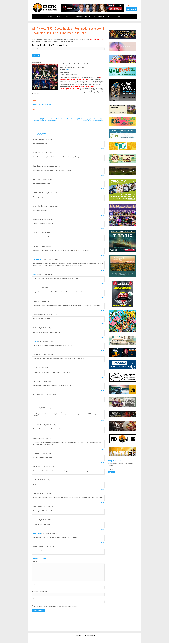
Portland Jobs (62, 16)
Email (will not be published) (40, 591)
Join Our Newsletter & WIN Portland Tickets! (51, 45)
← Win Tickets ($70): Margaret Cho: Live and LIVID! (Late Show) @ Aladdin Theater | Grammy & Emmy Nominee (50, 119)
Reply (102, 148)
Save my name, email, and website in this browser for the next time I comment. (55, 606)
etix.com (68, 69)
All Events (98, 16)
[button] (70, 16)
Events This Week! (81, 16)
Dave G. (35, 341)
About (119, 16)
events (46, 104)
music (49, 104)
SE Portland (40, 104)
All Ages (34, 104)
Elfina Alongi (37, 533)
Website (34, 599)
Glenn (34, 274)
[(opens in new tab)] (92, 7)
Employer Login (131, 5)
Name (34, 584)
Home (50, 16)
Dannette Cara (37, 259)
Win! (109, 16)
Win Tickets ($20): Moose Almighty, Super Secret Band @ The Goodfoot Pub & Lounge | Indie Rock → (88, 119)
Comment (35, 561)
